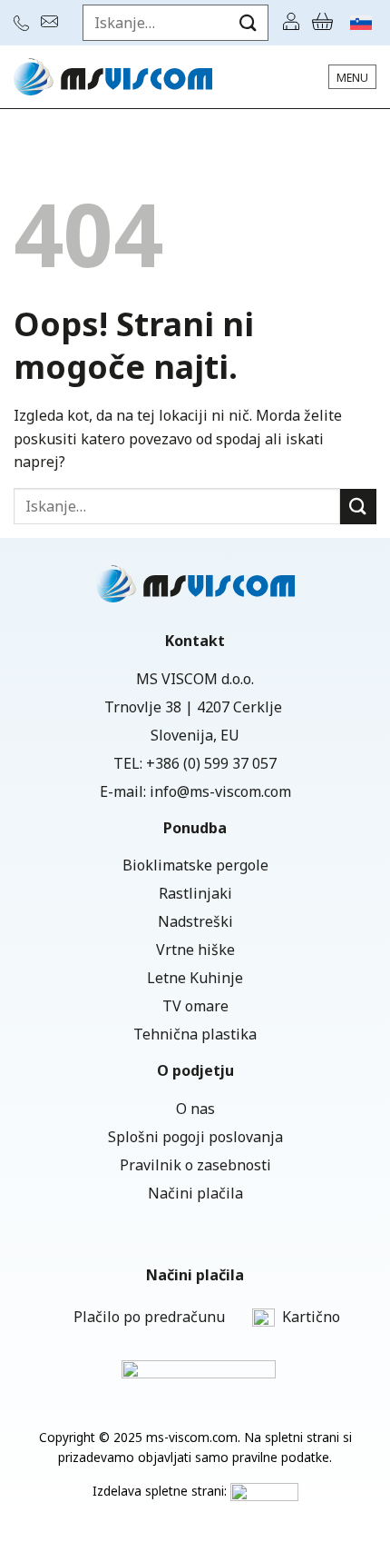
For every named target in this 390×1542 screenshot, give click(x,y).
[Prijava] (291, 22)
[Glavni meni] (352, 76)
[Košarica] (322, 22)
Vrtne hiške (195, 950)
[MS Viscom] (113, 76)
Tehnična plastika (195, 1034)
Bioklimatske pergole (195, 865)
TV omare (195, 1006)
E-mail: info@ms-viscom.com (52, 21)
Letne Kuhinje (195, 978)
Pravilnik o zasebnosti (195, 1165)
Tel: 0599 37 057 (24, 23)
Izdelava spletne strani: (161, 1490)
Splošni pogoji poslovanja (195, 1137)
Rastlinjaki (195, 893)
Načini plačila (195, 1193)
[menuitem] (361, 23)
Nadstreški (195, 921)
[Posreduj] (248, 22)
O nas (195, 1109)
